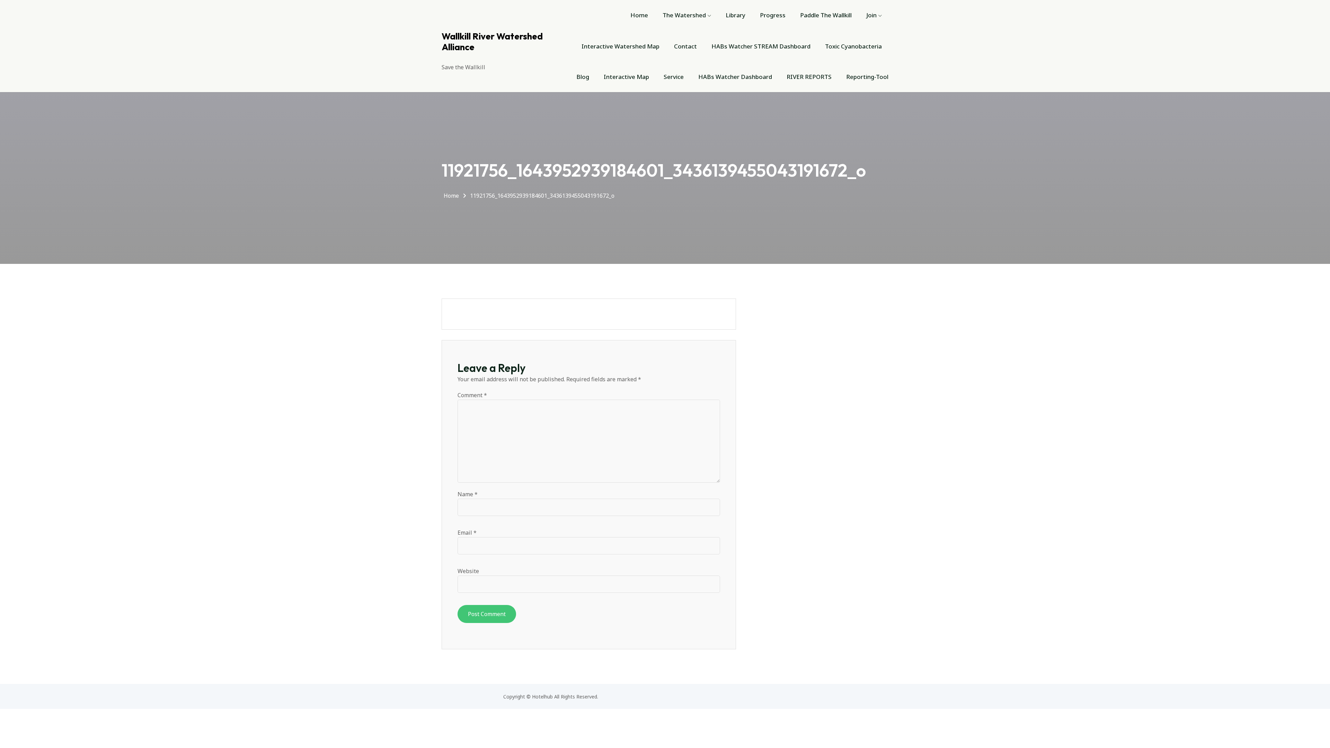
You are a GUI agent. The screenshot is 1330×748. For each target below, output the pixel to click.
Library (735, 15)
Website (468, 571)
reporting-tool (867, 77)
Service (674, 77)
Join (871, 15)
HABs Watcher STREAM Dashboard (760, 46)
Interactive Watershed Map (620, 46)
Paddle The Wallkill (826, 15)
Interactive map (626, 77)
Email (467, 532)
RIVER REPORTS (809, 77)
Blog (582, 77)
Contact (685, 46)
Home (639, 15)
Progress (773, 15)
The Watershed (684, 15)
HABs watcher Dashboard (735, 77)
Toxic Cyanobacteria (853, 46)
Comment (472, 395)
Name (468, 494)
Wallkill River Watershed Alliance (492, 41)
